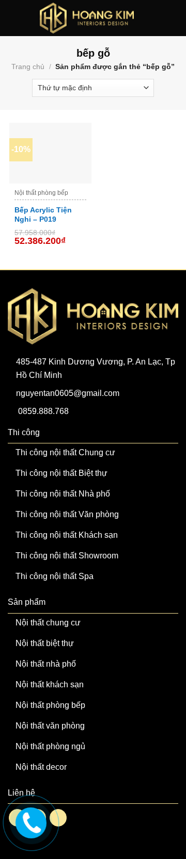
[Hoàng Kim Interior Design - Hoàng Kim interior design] (87, 18)
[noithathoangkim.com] (30, 821)
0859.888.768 (43, 411)
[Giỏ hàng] (173, 18)
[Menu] (15, 18)
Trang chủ (27, 66)
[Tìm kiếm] (156, 18)
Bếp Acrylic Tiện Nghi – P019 (43, 214)
